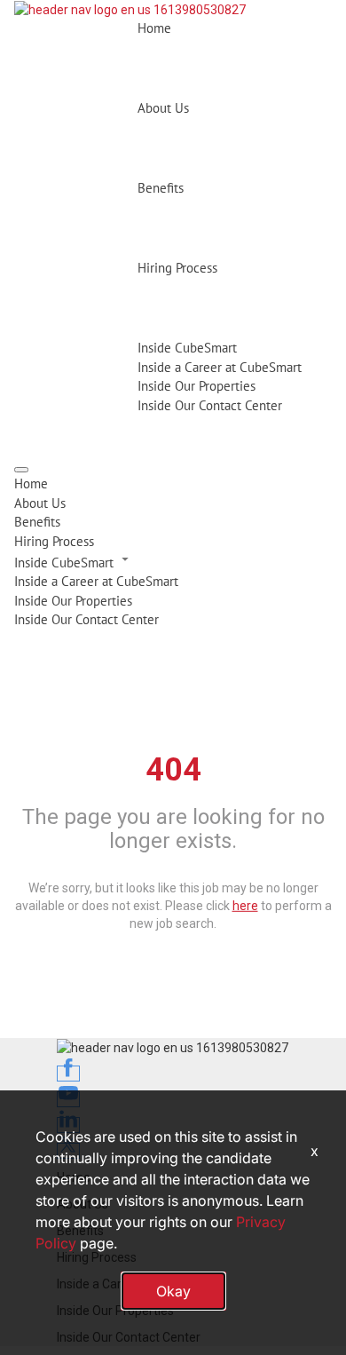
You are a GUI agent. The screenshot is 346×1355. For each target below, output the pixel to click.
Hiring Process (177, 267)
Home (154, 28)
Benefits (161, 187)
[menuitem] (173, 483)
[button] (173, 561)
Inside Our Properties (197, 385)
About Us (163, 107)
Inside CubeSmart (187, 347)
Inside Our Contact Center (210, 405)
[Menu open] (21, 469)
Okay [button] (173, 1291)
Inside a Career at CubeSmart (220, 367)
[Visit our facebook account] (68, 1074)
